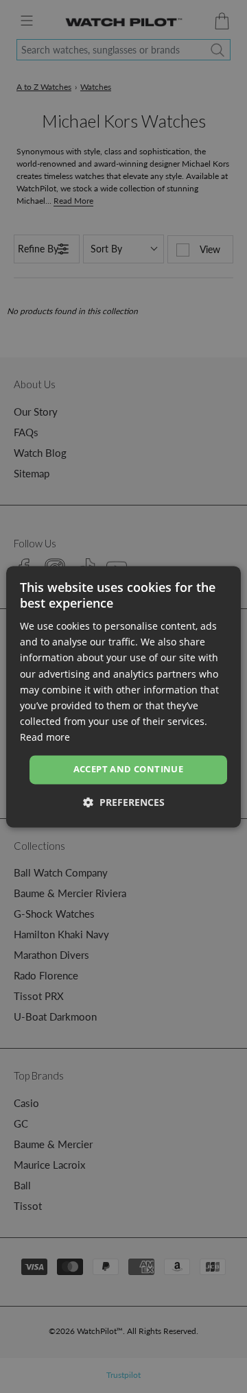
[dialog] (123, 696)
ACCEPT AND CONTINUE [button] (128, 769)
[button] (124, 802)
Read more (45, 736)
